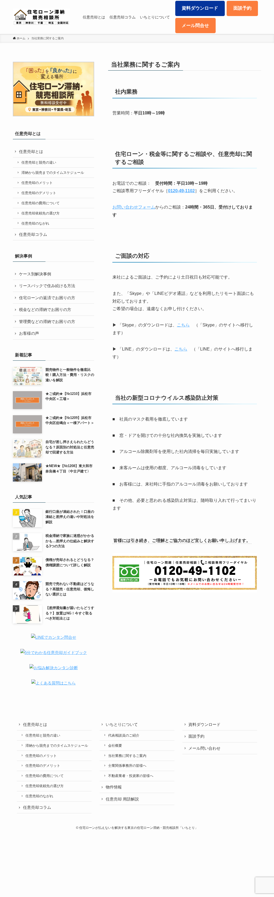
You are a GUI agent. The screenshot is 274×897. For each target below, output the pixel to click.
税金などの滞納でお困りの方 (45, 309)
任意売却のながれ (35, 223)
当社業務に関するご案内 (127, 756)
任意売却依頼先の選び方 (40, 213)
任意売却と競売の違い (38, 162)
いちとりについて (122, 724)
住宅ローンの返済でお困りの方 (47, 297)
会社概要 (115, 746)
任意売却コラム (33, 234)
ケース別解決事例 (35, 274)
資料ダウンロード (204, 724)
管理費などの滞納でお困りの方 (47, 321)
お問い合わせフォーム (133, 207)
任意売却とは (31, 151)
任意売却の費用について (40, 203)
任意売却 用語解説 (122, 799)
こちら (183, 325)
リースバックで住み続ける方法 (47, 285)
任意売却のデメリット (38, 193)
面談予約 (196, 736)
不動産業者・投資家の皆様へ (130, 776)
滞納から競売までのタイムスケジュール (52, 173)
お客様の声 (29, 333)
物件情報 (114, 787)
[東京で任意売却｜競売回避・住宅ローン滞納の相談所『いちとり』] (41, 17)
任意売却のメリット (37, 183)
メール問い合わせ (204, 748)
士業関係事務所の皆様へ (127, 766)
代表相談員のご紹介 (123, 735)
